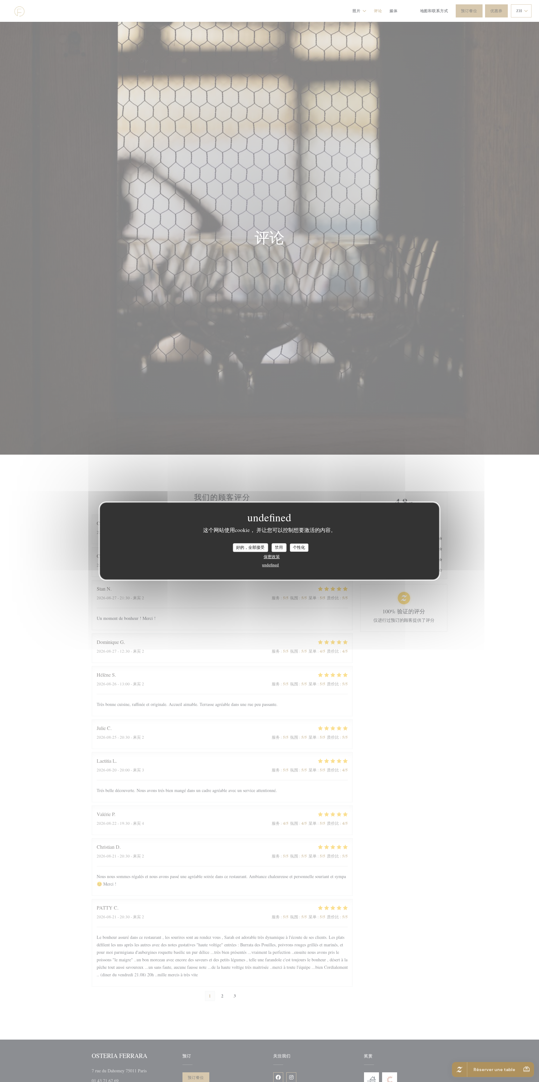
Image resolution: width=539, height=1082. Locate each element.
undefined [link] (270, 565)
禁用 (279, 547)
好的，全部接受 (250, 547)
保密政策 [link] (272, 556)
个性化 (299, 547)
